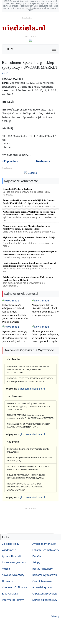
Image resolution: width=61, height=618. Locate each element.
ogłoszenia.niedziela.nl (31, 388)
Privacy (55, 616)
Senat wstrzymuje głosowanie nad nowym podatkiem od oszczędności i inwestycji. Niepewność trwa (29, 264)
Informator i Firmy (13, 600)
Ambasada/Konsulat (44, 543)
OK (30, 10)
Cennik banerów (42, 581)
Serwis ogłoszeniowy (44, 600)
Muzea (6, 568)
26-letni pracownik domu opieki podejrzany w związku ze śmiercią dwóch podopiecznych (45, 336)
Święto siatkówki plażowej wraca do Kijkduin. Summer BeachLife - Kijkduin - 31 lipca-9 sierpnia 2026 (29, 202)
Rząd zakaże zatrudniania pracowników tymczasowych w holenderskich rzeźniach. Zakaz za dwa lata (30, 253)
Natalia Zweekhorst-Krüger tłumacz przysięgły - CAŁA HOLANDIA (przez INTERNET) (29, 425)
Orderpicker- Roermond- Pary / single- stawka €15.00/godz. (28, 450)
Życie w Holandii (11, 556)
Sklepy (5, 73)
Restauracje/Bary (42, 568)
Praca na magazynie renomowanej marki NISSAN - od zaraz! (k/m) (30, 459)
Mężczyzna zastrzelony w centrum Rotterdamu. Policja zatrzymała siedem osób (29, 239)
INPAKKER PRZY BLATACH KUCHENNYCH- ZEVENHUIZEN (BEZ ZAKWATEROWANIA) (26, 476)
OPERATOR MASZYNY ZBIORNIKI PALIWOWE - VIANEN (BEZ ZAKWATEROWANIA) (28, 468)
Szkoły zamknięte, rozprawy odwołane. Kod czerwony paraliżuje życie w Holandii (28, 278)
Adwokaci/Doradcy (13, 575)
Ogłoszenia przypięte (44, 593)
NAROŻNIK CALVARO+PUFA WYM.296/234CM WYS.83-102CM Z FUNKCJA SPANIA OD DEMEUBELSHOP (28, 369)
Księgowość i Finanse (14, 587)
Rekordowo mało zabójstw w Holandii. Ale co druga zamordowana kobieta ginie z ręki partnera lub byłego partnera (15, 313)
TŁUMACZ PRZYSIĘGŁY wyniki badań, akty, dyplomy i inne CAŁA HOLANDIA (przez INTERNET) (30, 417)
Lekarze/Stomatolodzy (45, 550)
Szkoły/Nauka (10, 593)
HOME (10, 49)
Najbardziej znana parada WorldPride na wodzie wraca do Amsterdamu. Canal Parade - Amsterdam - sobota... (29, 213)
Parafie (36, 556)
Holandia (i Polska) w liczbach (17, 188)
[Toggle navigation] (54, 49)
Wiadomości (9, 550)
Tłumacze (7, 581)
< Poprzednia (10, 161)
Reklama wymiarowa (44, 575)
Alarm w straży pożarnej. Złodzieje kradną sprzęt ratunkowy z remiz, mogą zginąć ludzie (26, 227)
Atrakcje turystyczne (14, 562)
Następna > (43, 161)
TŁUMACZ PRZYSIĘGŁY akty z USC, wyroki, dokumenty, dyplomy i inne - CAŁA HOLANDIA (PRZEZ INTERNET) (28, 406)
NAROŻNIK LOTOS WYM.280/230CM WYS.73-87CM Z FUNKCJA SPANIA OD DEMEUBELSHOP (30, 380)
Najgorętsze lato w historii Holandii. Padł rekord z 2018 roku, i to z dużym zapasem (45, 310)
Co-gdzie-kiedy (10, 543)
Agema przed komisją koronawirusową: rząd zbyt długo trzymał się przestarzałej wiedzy (14, 336)
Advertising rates (42, 587)
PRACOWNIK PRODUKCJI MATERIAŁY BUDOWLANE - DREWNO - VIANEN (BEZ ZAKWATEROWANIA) (25, 486)
